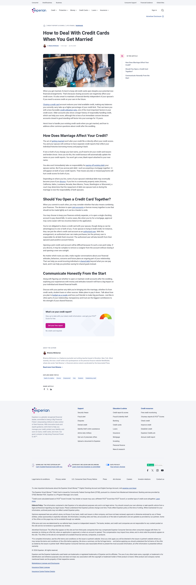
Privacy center (61, 479)
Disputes (81, 421)
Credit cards (117, 425)
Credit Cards (83, 10)
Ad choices (117, 479)
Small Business (47, 2)
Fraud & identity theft (120, 417)
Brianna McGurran (54, 46)
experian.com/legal (129, 488)
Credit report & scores (56, 25)
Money (72, 10)
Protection (62, 10)
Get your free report (55, 325)
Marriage (79, 25)
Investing (116, 441)
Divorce (59, 378)
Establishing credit (91, 378)
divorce (63, 181)
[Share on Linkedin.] (51, 389)
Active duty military (84, 433)
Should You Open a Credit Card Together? (136, 70)
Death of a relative (49, 378)
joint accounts (78, 207)
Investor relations (144, 479)
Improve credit (146, 425)
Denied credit (82, 425)
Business (59, 2)
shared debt (85, 261)
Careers (129, 479)
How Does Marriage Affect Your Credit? (137, 64)
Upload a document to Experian (89, 441)
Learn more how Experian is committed (86, 467)
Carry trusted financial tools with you (49, 467)
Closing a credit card (51, 104)
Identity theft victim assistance (89, 429)
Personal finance (119, 445)
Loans (94, 10)
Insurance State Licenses (41, 567)
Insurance (103, 10)
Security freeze (83, 413)
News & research (119, 449)
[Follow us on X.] (152, 470)
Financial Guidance (147, 2)
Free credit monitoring (149, 413)
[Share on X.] (48, 389)
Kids (74, 378)
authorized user (89, 231)
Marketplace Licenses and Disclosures (45, 563)
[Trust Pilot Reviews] (155, 465)
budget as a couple (60, 295)
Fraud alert (81, 417)
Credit (53, 10)
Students (80, 378)
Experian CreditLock (148, 433)
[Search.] (162, 10)
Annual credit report (148, 437)
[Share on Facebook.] (44, 389)
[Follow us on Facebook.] (147, 470)
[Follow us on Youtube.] (162, 470)
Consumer (35, 2)
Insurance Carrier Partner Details (43, 571)
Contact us (160, 479)
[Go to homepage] (44, 25)
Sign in (154, 10)
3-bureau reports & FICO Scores (152, 417)
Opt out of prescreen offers (87, 437)
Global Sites (160, 2)
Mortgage (116, 437)
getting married (58, 141)
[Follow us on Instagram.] (157, 470)
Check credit (145, 421)
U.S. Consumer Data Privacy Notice (84, 479)
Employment (66, 378)
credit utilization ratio (68, 110)
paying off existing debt (95, 165)
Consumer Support (130, 2)
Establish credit (146, 429)
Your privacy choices (117, 467)
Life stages (70, 25)
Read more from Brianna (52, 367)
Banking (116, 421)
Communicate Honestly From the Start (137, 77)
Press (105, 479)
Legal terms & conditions (41, 479)
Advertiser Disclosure (153, 16)
